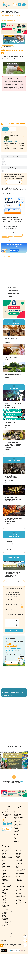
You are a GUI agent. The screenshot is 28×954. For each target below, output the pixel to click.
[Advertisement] (14, 271)
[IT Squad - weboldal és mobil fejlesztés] (24, 950)
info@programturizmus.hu (10, 87)
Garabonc (7, 12)
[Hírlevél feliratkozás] (1, 945)
